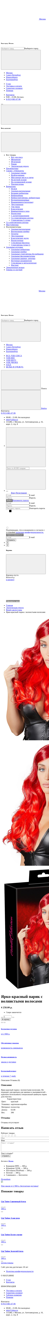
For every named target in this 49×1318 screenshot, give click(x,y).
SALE (8, 365)
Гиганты (14, 234)
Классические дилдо (20, 238)
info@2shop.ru (12, 420)
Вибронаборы (17, 195)
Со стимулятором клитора (22, 218)
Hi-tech (14, 189)
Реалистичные (17, 240)
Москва (9, 73)
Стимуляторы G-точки (20, 220)
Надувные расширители (21, 261)
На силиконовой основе (21, 182)
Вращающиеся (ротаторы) (22, 202)
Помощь (9, 90)
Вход (13, 493)
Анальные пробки (19, 252)
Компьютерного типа (20, 211)
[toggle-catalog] (2, 104)
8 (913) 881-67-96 (13, 99)
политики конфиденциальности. (30, 532)
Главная (9, 605)
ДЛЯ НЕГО (11, 360)
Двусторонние (17, 204)
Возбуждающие (17, 175)
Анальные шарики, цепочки (23, 258)
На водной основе (19, 180)
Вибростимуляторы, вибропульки (25, 198)
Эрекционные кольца (15, 267)
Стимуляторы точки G (20, 245)
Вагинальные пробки (20, 231)
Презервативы (12, 168)
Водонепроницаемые (20, 200)
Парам (14, 164)
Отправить (11, 540)
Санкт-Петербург (13, 75)
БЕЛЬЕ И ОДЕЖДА (14, 367)
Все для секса (17, 157)
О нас (8, 84)
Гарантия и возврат (14, 88)
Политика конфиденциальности (20, 1271)
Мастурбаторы (12, 225)
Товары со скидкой (14, 270)
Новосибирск (12, 77)
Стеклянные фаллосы (20, 243)
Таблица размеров (14, 1295)
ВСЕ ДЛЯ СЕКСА (14, 356)
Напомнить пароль (21, 500)
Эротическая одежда (20, 166)
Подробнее (5, 1179)
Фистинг (15, 265)
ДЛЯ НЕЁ (10, 358)
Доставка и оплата (14, 86)
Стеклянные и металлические (24, 263)
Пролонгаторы (17, 184)
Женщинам (16, 159)
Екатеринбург (12, 79)
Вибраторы (11, 186)
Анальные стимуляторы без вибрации (27, 254)
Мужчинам (16, 162)
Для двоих (15, 207)
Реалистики (16, 213)
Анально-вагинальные (20, 191)
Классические (17, 209)
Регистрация (21, 493)
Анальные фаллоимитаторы (23, 256)
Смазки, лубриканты (15, 171)
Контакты (10, 95)
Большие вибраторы (19, 193)
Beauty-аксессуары (14, 610)
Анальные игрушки (14, 247)
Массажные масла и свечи (22, 177)
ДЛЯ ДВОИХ (12, 362)
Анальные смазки (18, 173)
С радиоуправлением (20, 216)
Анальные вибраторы (20, 249)
